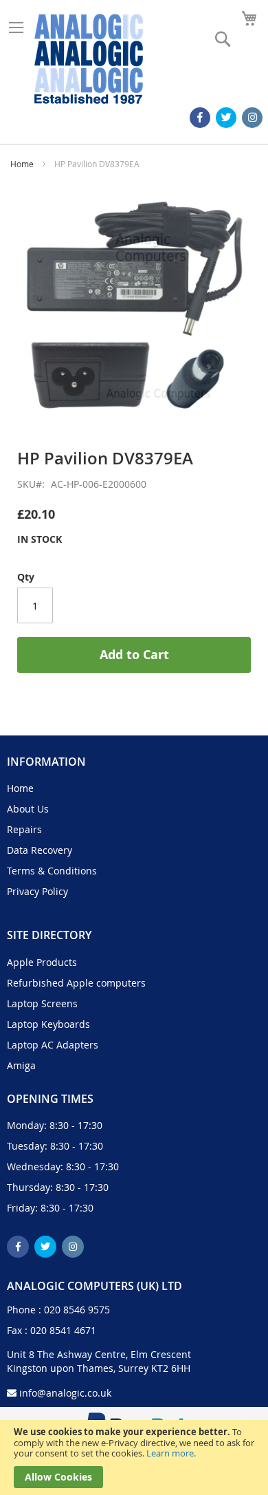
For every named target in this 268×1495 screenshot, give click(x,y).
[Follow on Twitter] (226, 117)
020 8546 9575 (77, 1309)
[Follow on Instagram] (252, 117)
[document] (134, 1457)
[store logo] (88, 59)
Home (22, 163)
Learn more (170, 1453)
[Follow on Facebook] (200, 117)
